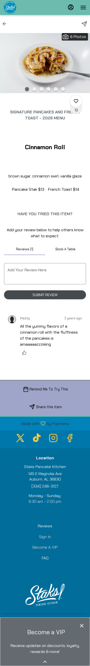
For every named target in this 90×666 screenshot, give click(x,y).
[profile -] (71, 7)
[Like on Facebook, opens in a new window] (69, 439)
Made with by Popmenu (36, 423)
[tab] (24, 249)
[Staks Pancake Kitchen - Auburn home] (26, 7)
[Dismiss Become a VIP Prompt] (82, 626)
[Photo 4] (48, 89)
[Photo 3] (42, 89)
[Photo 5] (56, 89)
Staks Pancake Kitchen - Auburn (45, 595)
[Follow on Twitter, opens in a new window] (20, 439)
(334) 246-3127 (45, 486)
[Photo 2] (34, 89)
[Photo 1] (27, 89)
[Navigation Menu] (83, 7)
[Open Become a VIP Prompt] (45, 662)
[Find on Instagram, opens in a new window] (53, 439)
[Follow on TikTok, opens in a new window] (36, 439)
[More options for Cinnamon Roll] (76, 101)
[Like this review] (25, 352)
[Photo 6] (63, 89)
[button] (6, 24)
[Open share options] (84, 24)
